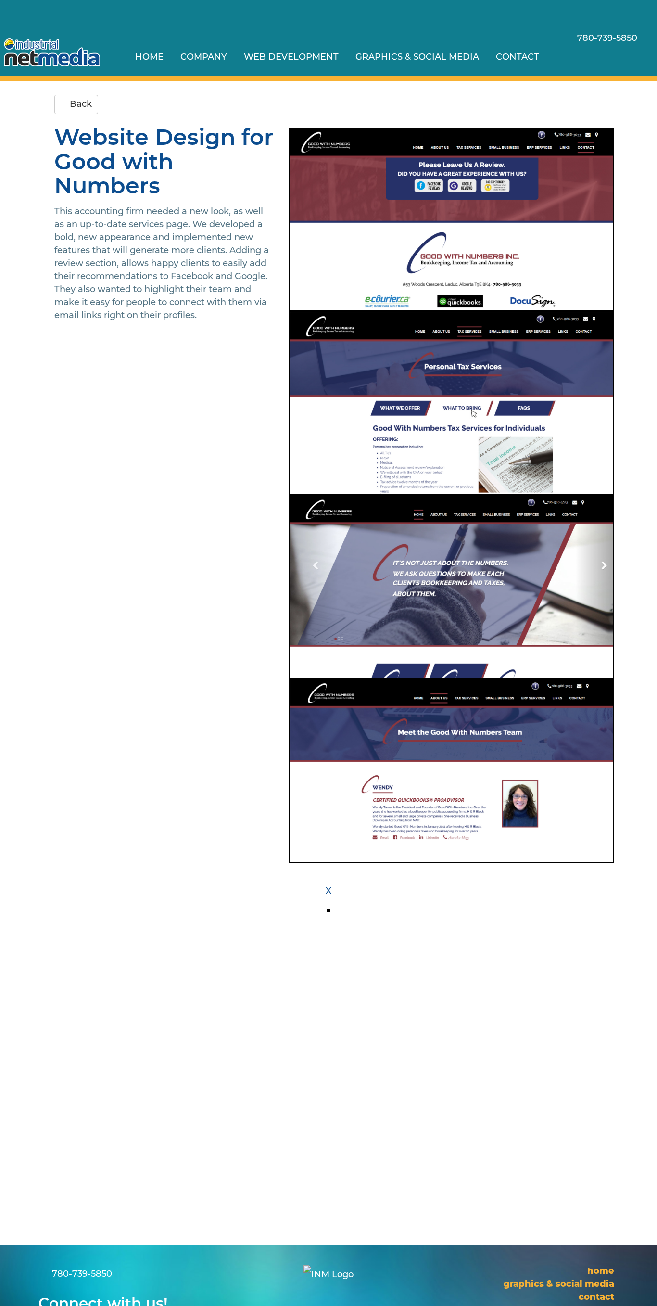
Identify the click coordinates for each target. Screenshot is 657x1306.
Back (79, 104)
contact (517, 56)
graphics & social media (417, 56)
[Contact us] (585, 56)
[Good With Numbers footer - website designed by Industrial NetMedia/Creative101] (451, 219)
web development (291, 56)
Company (203, 56)
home (149, 56)
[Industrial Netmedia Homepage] (52, 52)
